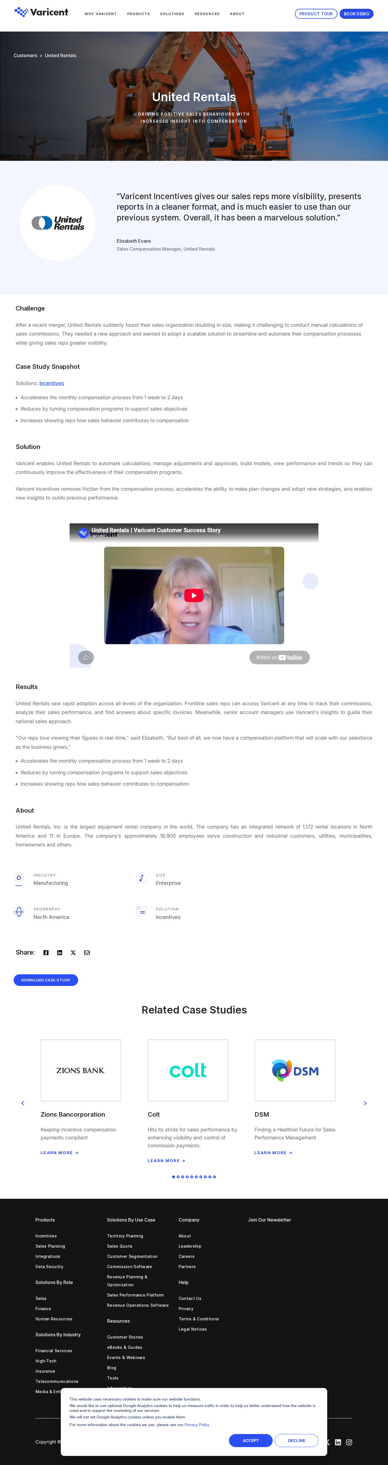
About (237, 14)
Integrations (48, 1256)
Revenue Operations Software (138, 1305)
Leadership (190, 1246)
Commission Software (129, 1266)
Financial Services (54, 1350)
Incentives (46, 1235)
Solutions (172, 14)
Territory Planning (125, 1235)
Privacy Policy (197, 1424)
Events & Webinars (126, 1357)
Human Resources (54, 1318)
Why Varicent (101, 14)
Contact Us (190, 1298)
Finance (43, 1308)
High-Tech (46, 1360)
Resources (207, 14)
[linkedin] (59, 952)
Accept (251, 1440)
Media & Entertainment (59, 1391)
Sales (41, 1298)
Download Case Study (45, 980)
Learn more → (60, 1152)
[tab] (173, 1176)
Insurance (45, 1371)
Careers (187, 1256)
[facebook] (46, 952)
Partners (187, 1266)
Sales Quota (119, 1246)
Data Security (49, 1266)
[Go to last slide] (23, 1103)
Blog (111, 1367)
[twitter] (73, 952)
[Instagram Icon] (349, 1442)
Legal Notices (193, 1329)
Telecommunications (57, 1381)
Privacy (186, 1308)
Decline (296, 1440)
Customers (25, 55)
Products (138, 14)
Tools (113, 1377)
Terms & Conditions (199, 1318)
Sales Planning (50, 1246)
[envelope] (87, 952)
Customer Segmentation (132, 1256)
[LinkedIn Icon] (338, 1442)
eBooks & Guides (125, 1347)
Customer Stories (125, 1337)
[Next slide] (365, 1103)
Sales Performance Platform (135, 1295)
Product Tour (316, 13)
